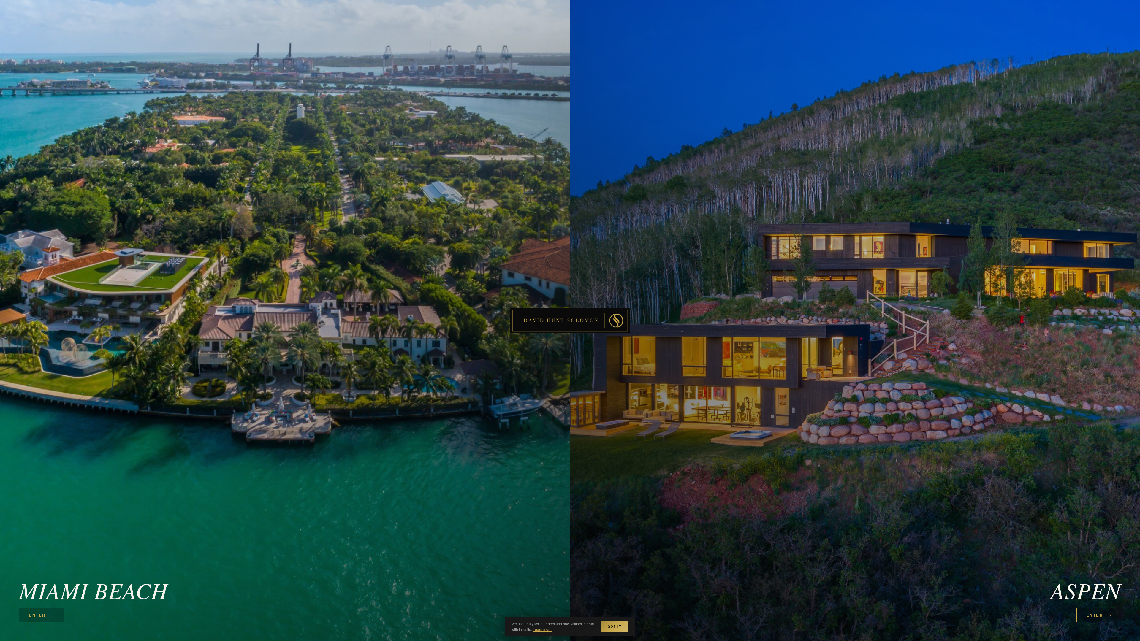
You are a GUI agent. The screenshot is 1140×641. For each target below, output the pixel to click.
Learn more (542, 629)
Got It (614, 626)
